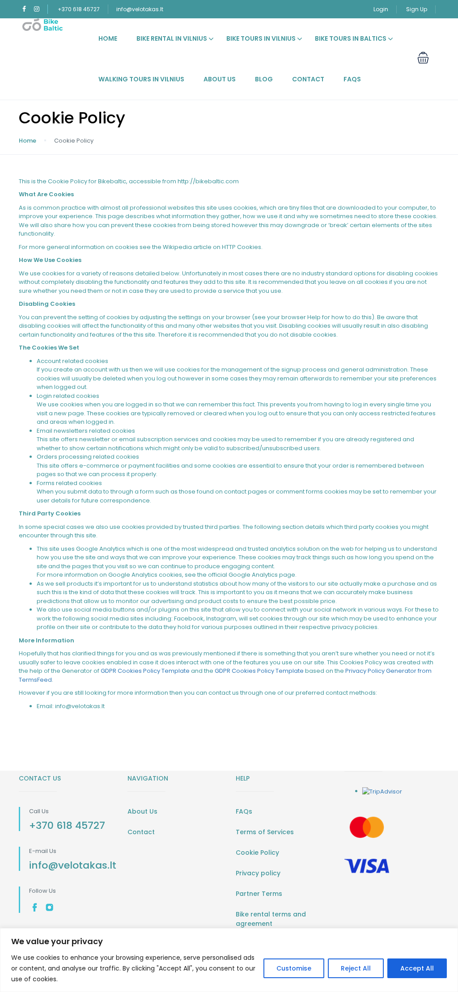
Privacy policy (258, 873)
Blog (264, 79)
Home (107, 38)
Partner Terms (259, 893)
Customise (293, 968)
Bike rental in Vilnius (171, 38)
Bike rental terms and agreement (271, 919)
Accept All (417, 968)
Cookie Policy (257, 852)
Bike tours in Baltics (350, 38)
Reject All (356, 968)
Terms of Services (265, 831)
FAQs (352, 79)
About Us (220, 79)
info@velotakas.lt (139, 9)
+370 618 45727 (79, 9)
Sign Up (416, 9)
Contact (308, 79)
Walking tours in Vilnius (141, 79)
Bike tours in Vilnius (261, 38)
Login (380, 9)
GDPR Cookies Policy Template (145, 671)
